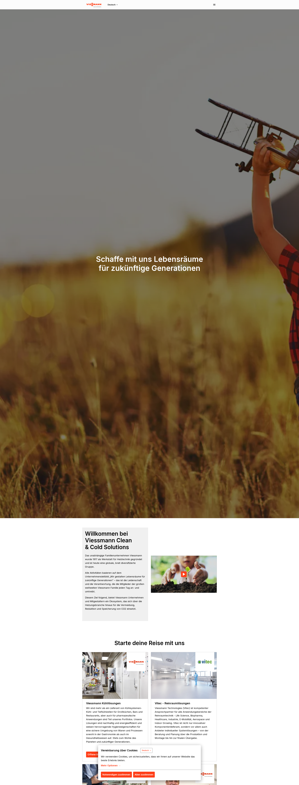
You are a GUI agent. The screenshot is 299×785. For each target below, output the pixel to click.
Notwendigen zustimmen (116, 774)
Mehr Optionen (109, 765)
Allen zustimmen (144, 774)
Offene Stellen (96, 754)
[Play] (184, 574)
